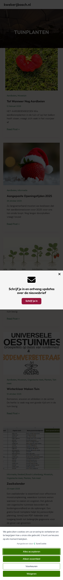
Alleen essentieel (31, 559)
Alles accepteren (31, 551)
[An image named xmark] (59, 274)
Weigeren (32, 573)
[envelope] (31, 280)
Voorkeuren (31, 566)
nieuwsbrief (37, 293)
